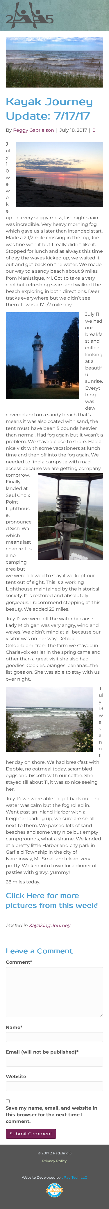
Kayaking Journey (49, 925)
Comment (19, 962)
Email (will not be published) (42, 1052)
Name (14, 1027)
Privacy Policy (54, 1161)
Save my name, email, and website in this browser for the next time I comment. (51, 1114)
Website (16, 1076)
